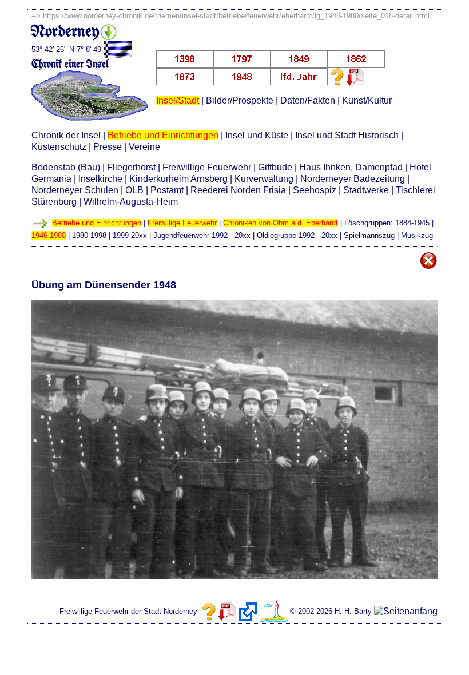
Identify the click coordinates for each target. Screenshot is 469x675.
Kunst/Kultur (367, 100)
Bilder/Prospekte (239, 100)
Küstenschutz (58, 147)
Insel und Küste (256, 135)
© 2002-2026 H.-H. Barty (331, 611)
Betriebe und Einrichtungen (163, 135)
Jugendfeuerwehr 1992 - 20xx (202, 235)
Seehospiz (314, 190)
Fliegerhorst (131, 167)
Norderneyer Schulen (74, 190)
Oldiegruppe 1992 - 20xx (297, 235)
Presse (107, 147)
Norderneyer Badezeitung (352, 179)
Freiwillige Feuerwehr (206, 167)
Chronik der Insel (66, 135)
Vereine (144, 147)
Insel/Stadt (177, 100)
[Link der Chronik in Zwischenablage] (248, 611)
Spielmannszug (369, 235)
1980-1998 (89, 235)
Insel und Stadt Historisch (347, 135)
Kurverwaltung (263, 179)
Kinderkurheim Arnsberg (178, 179)
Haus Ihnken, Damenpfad (351, 167)
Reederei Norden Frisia (238, 190)
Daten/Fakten (307, 100)
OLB (134, 190)
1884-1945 (412, 223)
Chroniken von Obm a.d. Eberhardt (280, 223)
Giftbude (275, 167)
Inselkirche (100, 179)
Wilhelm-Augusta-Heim (131, 202)
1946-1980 (48, 235)
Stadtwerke (366, 190)
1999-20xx (130, 235)
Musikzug (417, 235)
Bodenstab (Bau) (65, 167)
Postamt (167, 190)
